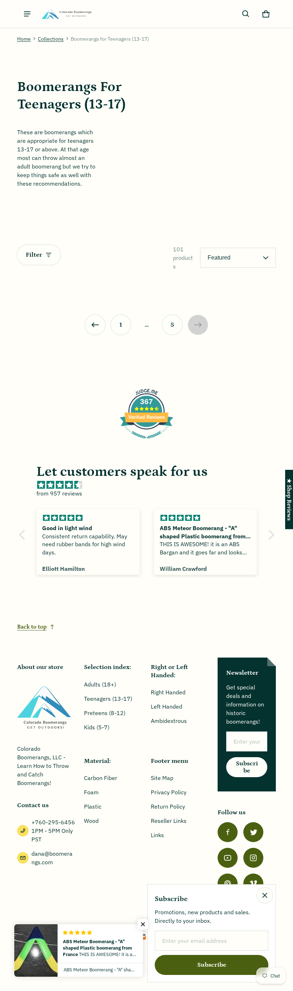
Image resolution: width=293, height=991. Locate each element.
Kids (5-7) (96, 727)
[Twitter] (253, 832)
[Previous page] (95, 325)
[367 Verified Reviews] (146, 442)
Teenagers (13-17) (108, 698)
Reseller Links (169, 820)
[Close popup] (265, 895)
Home (24, 39)
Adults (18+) (100, 684)
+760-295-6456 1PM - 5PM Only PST (53, 831)
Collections (51, 39)
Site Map (162, 777)
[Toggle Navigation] (27, 14)
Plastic (92, 806)
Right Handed (168, 692)
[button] (246, 14)
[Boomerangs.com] (66, 14)
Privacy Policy (169, 792)
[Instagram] (253, 858)
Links (157, 835)
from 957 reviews (59, 493)
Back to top (31, 627)
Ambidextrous (169, 720)
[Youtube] (228, 858)
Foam (91, 792)
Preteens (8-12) (104, 712)
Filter (34, 254)
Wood (91, 820)
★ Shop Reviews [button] (289, 499)
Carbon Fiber (100, 777)
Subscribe (247, 767)
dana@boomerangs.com (52, 858)
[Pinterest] (228, 884)
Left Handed (166, 706)
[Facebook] (228, 832)
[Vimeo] (253, 884)
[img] (150, 485)
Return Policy (168, 806)
